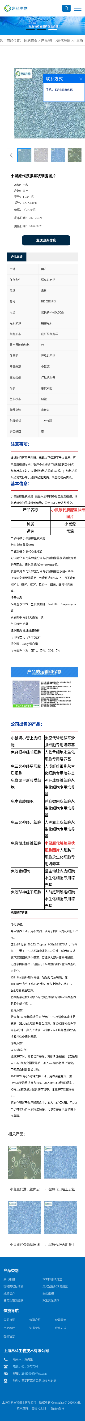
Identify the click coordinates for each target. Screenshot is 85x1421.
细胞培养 (9, 1293)
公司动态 (60, 1320)
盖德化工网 (39, 1408)
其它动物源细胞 (13, 1300)
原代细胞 (63, 40)
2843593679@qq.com (34, 1373)
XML (77, 1402)
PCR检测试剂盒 (52, 1279)
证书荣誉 (35, 1328)
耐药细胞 (48, 1293)
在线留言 (9, 1336)
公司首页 (9, 1320)
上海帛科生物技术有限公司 (19, 1402)
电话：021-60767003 (25, 1366)
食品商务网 (57, 1408)
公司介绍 (35, 1320)
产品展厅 (47, 40)
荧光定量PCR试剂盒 (55, 1286)
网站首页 (30, 40)
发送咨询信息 (46, 240)
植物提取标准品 (13, 1286)
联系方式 (60, 1328)
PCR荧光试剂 (50, 1300)
